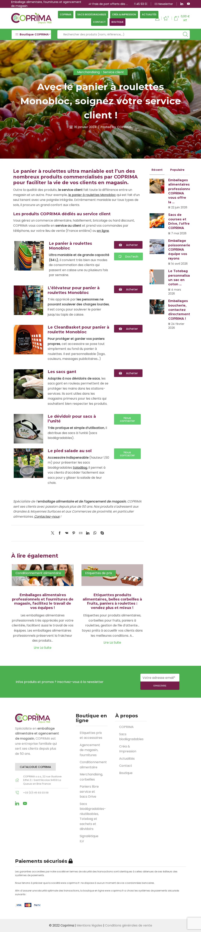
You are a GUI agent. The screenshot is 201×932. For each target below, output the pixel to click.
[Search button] (185, 34)
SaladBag (80, 467)
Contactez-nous (46, 516)
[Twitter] (53, 533)
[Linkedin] (17, 803)
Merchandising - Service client (100, 72)
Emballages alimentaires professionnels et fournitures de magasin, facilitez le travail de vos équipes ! (42, 601)
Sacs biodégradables (91, 14)
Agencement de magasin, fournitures (90, 750)
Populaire (177, 170)
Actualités (149, 14)
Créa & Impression (124, 14)
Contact (99, 22)
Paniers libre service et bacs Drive (89, 791)
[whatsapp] (95, 533)
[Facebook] (59, 533)
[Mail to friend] (80, 533)
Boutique (117, 22)
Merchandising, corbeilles (91, 777)
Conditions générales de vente (128, 925)
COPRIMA (65, 14)
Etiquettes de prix (98, 573)
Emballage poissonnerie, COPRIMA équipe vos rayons (179, 249)
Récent (157, 170)
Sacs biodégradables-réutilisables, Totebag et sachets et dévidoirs (93, 816)
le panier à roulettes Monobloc (92, 195)
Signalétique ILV (89, 838)
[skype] (101, 533)
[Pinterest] (73, 533)
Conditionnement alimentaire (38, 573)
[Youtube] (188, 4)
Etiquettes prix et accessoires (91, 735)
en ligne (103, 230)
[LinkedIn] (181, 4)
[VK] (66, 533)
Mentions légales (89, 925)
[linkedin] (87, 533)
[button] (35, 767)
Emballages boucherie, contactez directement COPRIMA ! (179, 309)
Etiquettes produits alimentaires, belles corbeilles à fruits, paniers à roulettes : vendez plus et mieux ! (112, 601)
